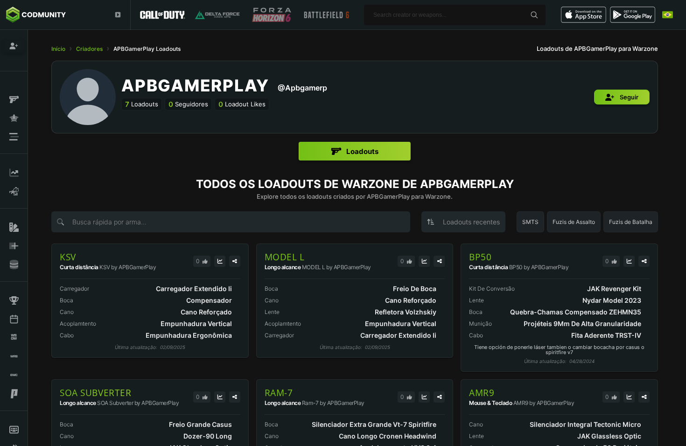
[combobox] (463, 222)
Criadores (89, 48)
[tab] (355, 151)
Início (58, 48)
